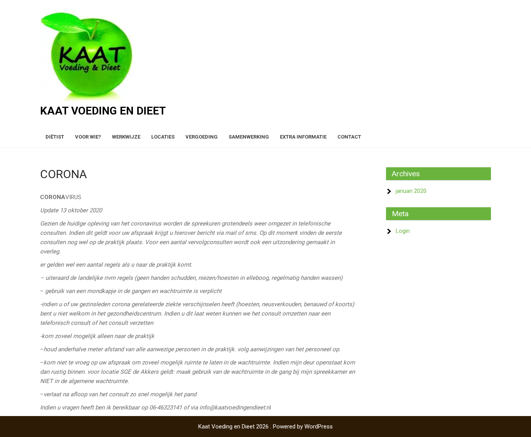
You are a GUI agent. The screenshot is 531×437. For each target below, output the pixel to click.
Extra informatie (303, 137)
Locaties (163, 137)
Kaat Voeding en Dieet (103, 110)
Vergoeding (201, 137)
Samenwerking (249, 137)
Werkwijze (126, 137)
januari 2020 (411, 190)
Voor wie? (88, 137)
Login (403, 230)
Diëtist (54, 137)
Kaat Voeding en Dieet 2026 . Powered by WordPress (265, 426)
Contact (349, 137)
